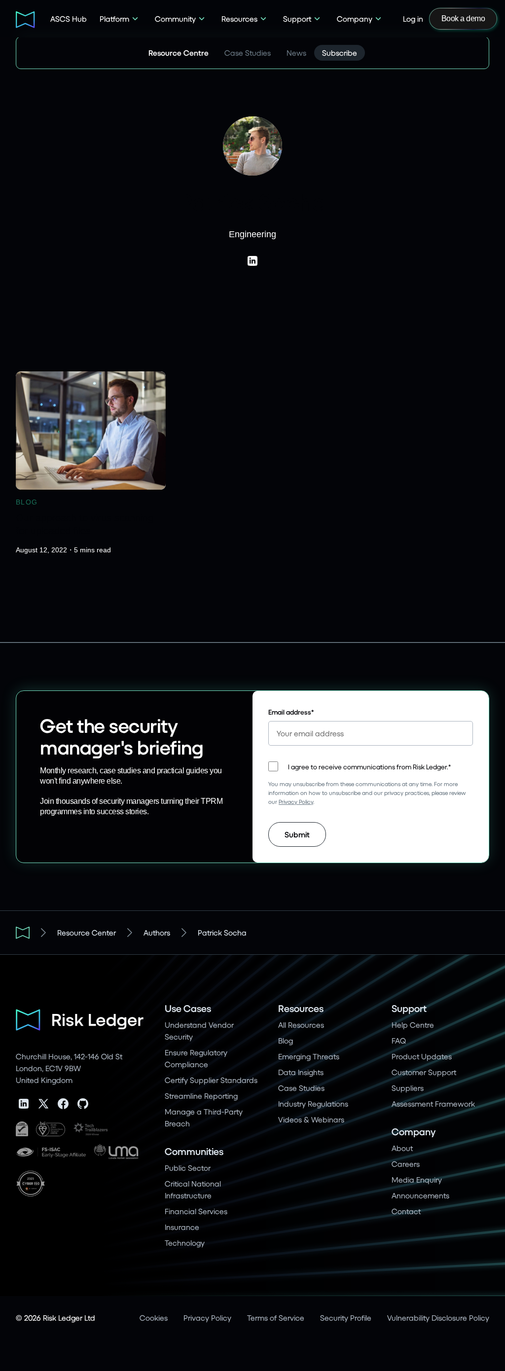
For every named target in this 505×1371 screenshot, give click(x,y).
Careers (406, 1163)
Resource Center (86, 932)
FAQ (399, 1040)
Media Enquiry (417, 1179)
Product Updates (422, 1056)
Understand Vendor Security (199, 1030)
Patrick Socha (222, 932)
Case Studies (301, 1087)
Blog (285, 1040)
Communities (194, 1151)
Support (409, 1008)
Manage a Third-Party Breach (204, 1117)
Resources (301, 1008)
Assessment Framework (433, 1103)
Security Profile (345, 1317)
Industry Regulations (313, 1103)
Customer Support (424, 1072)
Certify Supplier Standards (211, 1079)
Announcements (420, 1195)
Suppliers (408, 1087)
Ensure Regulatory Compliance (196, 1058)
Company (413, 1131)
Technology (185, 1242)
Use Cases (188, 1008)
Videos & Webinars (311, 1119)
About (402, 1148)
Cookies (154, 1317)
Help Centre (413, 1024)
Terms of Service (275, 1317)
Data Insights (301, 1072)
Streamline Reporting (201, 1095)
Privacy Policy (296, 801)
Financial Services (196, 1211)
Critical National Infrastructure (193, 1189)
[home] (26, 18)
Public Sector (188, 1167)
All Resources (301, 1024)
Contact (406, 1211)
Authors (157, 932)
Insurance (182, 1226)
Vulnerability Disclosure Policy (438, 1317)
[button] (119, 19)
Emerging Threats (308, 1056)
